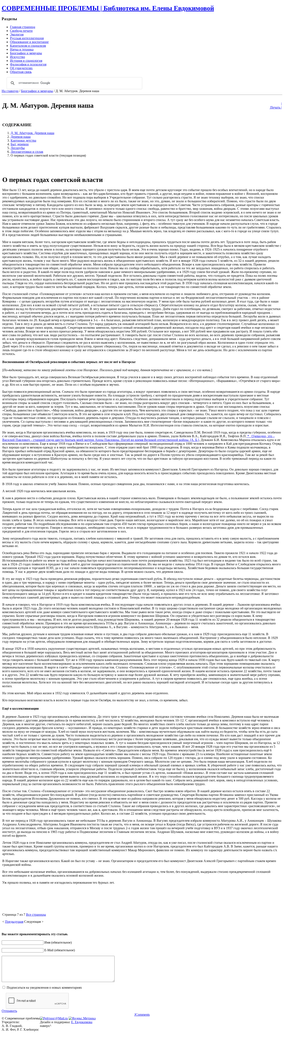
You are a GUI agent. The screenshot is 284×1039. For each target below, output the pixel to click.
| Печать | (275, 105)
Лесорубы (18, 148)
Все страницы (36, 914)
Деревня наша (21, 136)
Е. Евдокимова (81, 1022)
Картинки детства (23, 140)
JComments (142, 1014)
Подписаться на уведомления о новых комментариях (44, 987)
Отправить (9, 1011)
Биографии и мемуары (37, 91)
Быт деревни (20, 144)
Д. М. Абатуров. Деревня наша (32, 133)
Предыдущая (14, 921)
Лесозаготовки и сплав (27, 151)
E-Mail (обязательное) (59, 950)
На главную (10, 91)
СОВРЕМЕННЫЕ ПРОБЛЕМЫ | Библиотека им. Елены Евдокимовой (108, 8)
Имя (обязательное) (58, 942)
